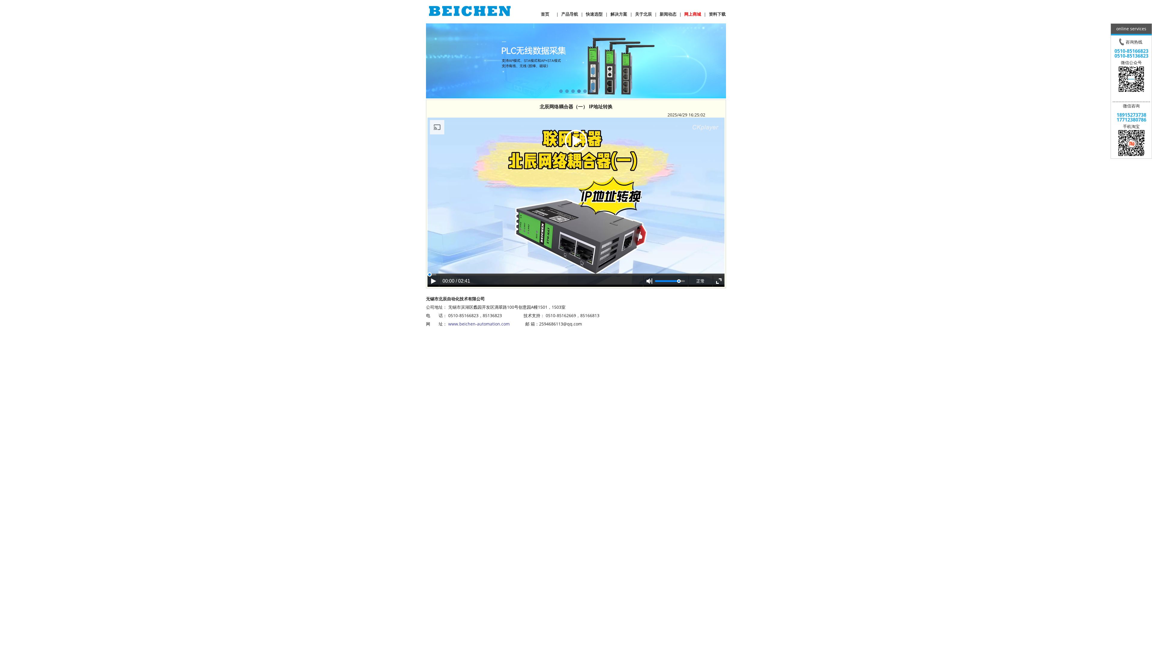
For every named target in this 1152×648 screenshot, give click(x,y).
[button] (561, 91)
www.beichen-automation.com (479, 324)
